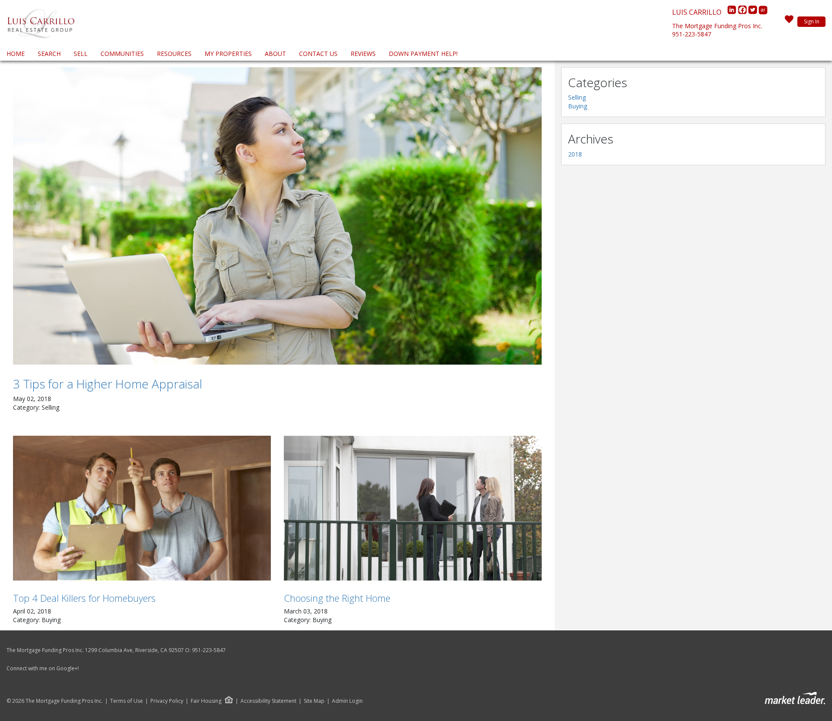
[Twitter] (753, 12)
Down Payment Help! (423, 53)
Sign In (811, 21)
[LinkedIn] (733, 12)
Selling (577, 97)
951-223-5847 (691, 34)
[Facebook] (743, 12)
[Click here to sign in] (789, 21)
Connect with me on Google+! (42, 668)
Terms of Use (126, 701)
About (275, 53)
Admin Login (347, 701)
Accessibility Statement (268, 701)
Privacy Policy (166, 701)
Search (49, 53)
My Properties (228, 53)
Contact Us (318, 53)
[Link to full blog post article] (277, 216)
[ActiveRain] (763, 12)
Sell (81, 53)
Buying (577, 106)
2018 (575, 154)
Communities (122, 53)
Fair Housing (206, 701)
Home (15, 53)
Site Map (314, 701)
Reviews (363, 53)
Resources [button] (174, 53)
